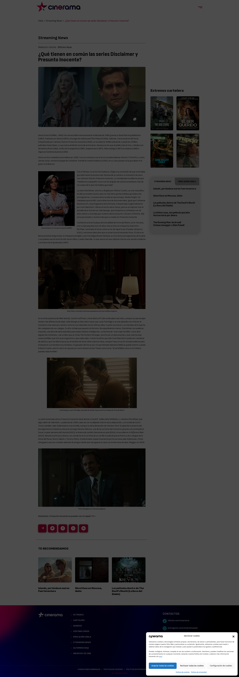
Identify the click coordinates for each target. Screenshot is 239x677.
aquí (160, 656)
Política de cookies (183, 672)
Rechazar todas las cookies (192, 666)
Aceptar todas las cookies (162, 666)
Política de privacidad (199, 672)
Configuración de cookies (221, 666)
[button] (233, 636)
